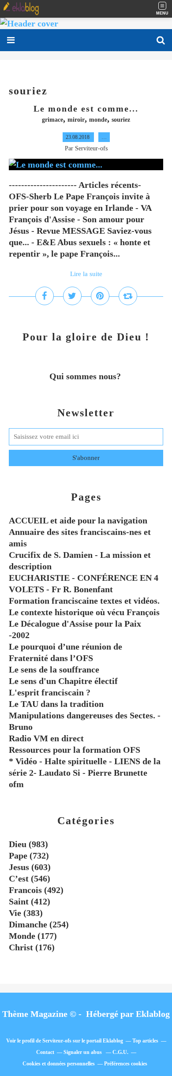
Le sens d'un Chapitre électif (63, 681)
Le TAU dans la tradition (56, 704)
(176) (32, 947)
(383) (26, 913)
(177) (33, 936)
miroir (76, 119)
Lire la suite (86, 273)
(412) (29, 901)
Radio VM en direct (46, 738)
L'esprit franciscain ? (49, 692)
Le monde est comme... (86, 108)
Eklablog (153, 1014)
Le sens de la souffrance (54, 669)
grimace (52, 119)
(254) (39, 924)
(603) (30, 867)
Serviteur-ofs (56, 1041)
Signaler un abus (83, 1052)
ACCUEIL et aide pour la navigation (78, 520)
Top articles (145, 1041)
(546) (29, 878)
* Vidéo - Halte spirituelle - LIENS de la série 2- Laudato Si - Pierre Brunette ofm (85, 772)
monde (98, 119)
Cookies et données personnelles (58, 1064)
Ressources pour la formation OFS (74, 750)
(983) (28, 844)
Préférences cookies (125, 1064)
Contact (45, 1052)
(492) (36, 890)
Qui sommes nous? (86, 376)
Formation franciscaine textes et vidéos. (84, 600)
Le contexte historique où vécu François (84, 612)
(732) (29, 855)
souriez (121, 119)
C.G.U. (120, 1052)
